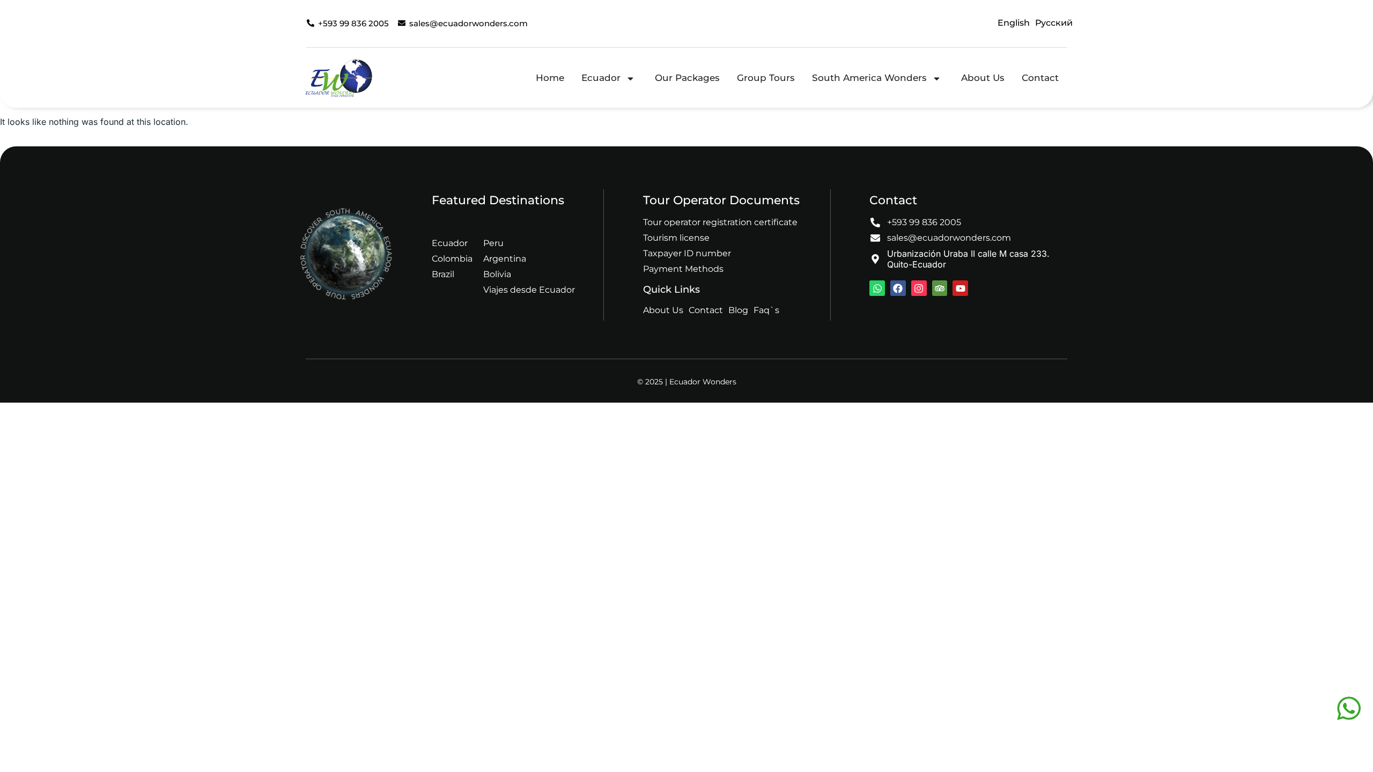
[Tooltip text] (1348, 708)
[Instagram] (919, 288)
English (1014, 23)
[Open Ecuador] (630, 78)
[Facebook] (898, 288)
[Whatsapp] (877, 288)
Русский (1054, 23)
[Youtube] (960, 288)
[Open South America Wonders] (936, 78)
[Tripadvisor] (940, 288)
